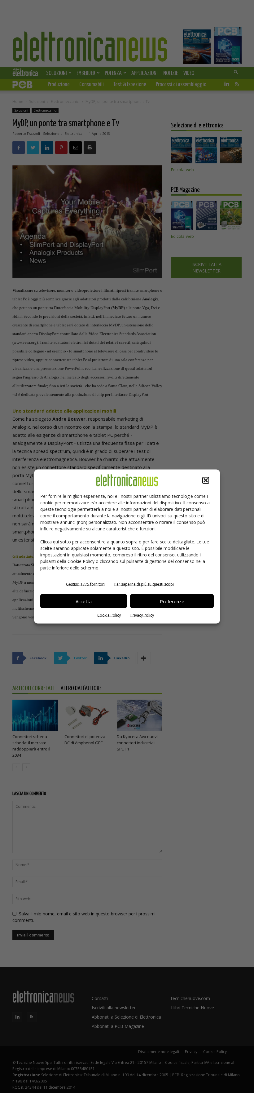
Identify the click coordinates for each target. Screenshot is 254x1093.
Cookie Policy (109, 615)
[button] (206, 480)
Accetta (84, 601)
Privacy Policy (142, 615)
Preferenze (172, 601)
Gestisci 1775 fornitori (85, 584)
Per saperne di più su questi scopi (144, 584)
